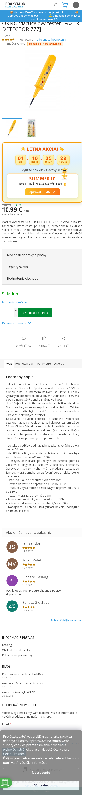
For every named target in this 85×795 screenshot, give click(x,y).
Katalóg (7, 646)
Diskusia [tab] (59, 361)
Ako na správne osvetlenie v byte (23, 685)
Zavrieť (29, 332)
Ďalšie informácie (34, 762)
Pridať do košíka (37, 310)
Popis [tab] (8, 361)
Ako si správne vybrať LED (18, 694)
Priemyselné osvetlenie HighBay (22, 676)
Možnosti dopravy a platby (26, 253)
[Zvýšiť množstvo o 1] (16, 308)
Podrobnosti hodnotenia (50, 39)
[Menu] (76, 5)
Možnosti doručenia (14, 300)
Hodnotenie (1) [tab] (24, 361)
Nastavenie (41, 772)
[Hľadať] (55, 5)
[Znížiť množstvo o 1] (16, 312)
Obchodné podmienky (16, 652)
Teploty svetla (17, 264)
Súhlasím (41, 785)
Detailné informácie (14, 321)
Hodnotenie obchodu (22, 276)
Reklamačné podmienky (17, 657)
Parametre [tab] (44, 361)
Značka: (16, 43)
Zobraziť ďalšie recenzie (63, 622)
